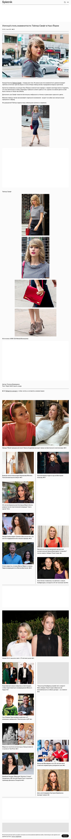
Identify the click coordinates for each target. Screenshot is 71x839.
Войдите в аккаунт (11, 391)
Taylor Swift (9, 386)
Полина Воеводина (13, 384)
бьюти (15, 386)
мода (19, 386)
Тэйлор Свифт (16, 83)
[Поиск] (65, 2)
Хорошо (65, 836)
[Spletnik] (7, 2)
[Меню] (68, 2)
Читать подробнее (16, 836)
